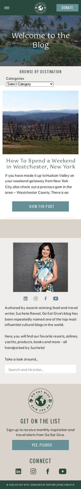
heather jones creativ (59, 485)
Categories (15, 78)
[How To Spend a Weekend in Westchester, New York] (41, 122)
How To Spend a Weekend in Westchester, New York (41, 164)
